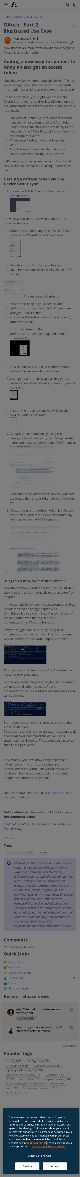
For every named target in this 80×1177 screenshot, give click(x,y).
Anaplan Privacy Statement (49, 1146)
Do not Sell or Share (40, 1155)
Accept (54, 1166)
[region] (41, 1141)
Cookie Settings (36, 1143)
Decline (27, 1166)
